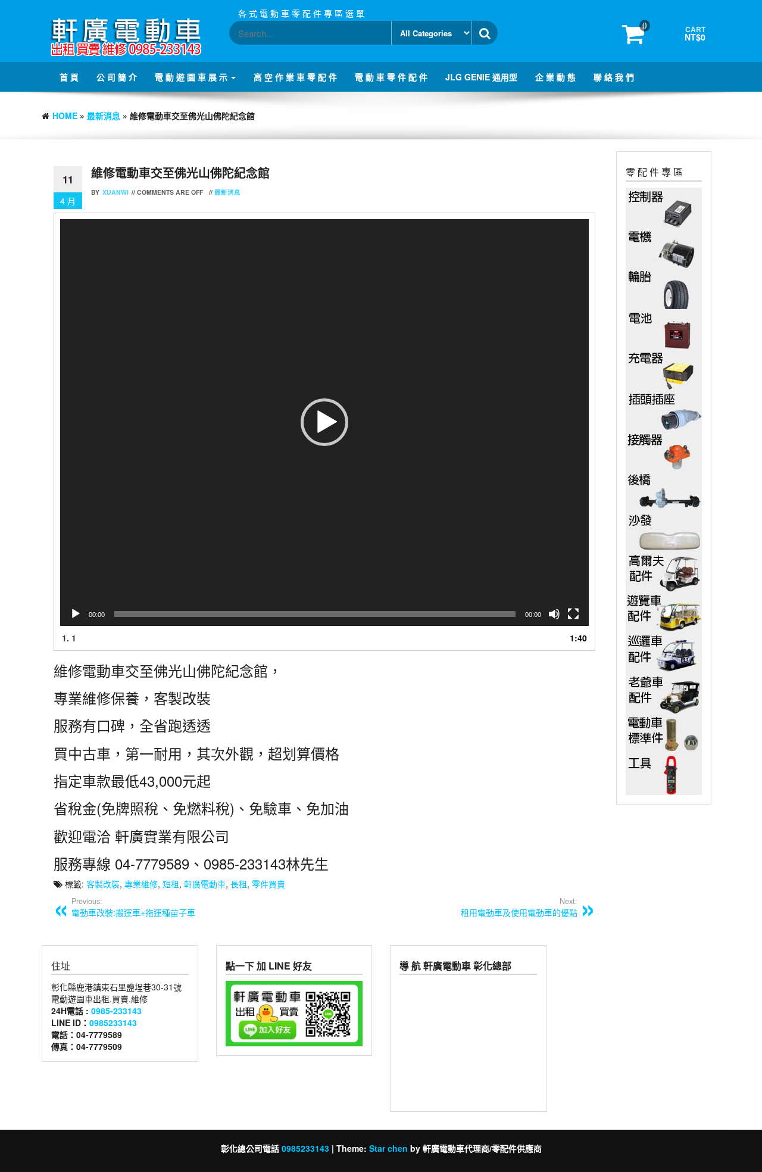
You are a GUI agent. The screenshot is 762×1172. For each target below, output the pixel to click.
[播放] (76, 614)
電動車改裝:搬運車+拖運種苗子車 (133, 907)
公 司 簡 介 (116, 77)
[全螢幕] (573, 614)
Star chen (388, 1148)
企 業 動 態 (555, 77)
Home (64, 115)
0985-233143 (116, 1011)
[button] (324, 422)
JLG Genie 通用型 (481, 77)
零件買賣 (268, 884)
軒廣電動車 (205, 884)
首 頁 (69, 77)
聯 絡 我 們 (614, 77)
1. (69, 638)
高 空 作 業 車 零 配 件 (295, 77)
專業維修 (141, 884)
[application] (324, 422)
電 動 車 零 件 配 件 (391, 77)
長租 (238, 884)
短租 (171, 884)
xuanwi (115, 192)
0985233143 (113, 1022)
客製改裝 (103, 884)
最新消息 (103, 115)
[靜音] (554, 614)
